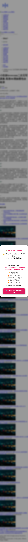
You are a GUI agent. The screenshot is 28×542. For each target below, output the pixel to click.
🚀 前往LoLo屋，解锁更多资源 (14, 291)
